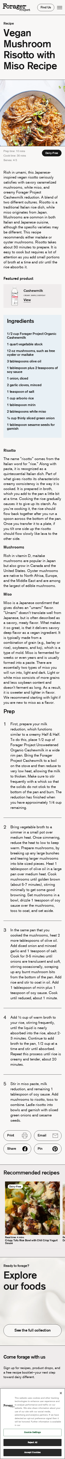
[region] (32, 1423)
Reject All (32, 1442)
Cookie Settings (32, 1432)
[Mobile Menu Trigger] (59, 7)
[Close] (61, 1393)
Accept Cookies (32, 1452)
